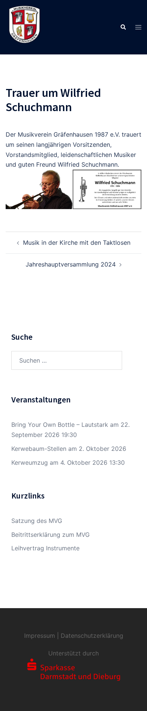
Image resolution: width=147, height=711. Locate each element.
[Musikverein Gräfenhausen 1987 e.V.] (24, 26)
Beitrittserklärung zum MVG (50, 534)
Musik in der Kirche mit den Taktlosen (76, 242)
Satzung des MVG (36, 520)
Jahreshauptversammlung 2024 (71, 264)
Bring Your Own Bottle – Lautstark (59, 424)
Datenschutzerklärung (92, 635)
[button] (123, 27)
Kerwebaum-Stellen (38, 448)
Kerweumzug (29, 462)
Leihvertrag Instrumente (45, 548)
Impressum (39, 635)
